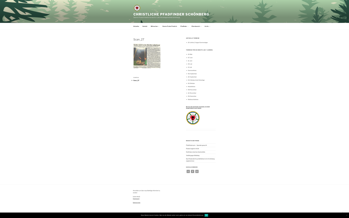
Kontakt (145, 26)
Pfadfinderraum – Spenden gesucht (196, 145)
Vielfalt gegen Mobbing (192, 155)
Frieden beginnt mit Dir (192, 148)
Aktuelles (136, 26)
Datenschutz (136, 202)
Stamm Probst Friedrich (169, 26)
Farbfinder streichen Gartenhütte (195, 152)
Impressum (136, 198)
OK (206, 215)
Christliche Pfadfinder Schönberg (171, 14)
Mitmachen (154, 26)
